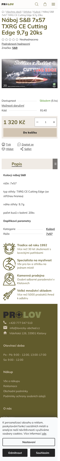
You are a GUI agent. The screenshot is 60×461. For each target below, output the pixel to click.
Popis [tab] (17, 163)
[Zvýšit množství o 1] (54, 122)
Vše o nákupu (11, 381)
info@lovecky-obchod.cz (25, 328)
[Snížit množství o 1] (37, 122)
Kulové (50, 229)
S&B (15, 47)
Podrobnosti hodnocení (16, 43)
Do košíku (30, 132)
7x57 (49, 233)
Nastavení (28, 442)
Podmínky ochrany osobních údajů (24, 396)
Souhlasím (42, 452)
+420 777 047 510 (20, 322)
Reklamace (10, 386)
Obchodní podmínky (15, 391)
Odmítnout (15, 452)
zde (44, 433)
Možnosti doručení (13, 105)
